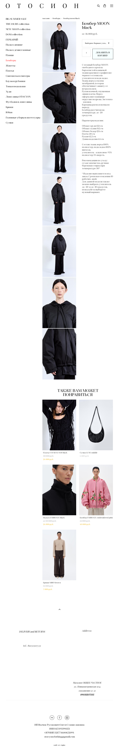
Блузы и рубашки (15, 81)
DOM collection (14, 34)
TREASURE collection (17, 23)
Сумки (9, 122)
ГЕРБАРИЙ (12, 39)
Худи (8, 91)
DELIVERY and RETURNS (32, 631)
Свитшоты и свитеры (18, 75)
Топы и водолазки (16, 86)
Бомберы (11, 60)
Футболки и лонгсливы (19, 101)
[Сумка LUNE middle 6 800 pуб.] (96, 425)
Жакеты (10, 65)
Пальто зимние (14, 44)
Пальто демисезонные (18, 49)
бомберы (56, 18)
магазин (45, 18)
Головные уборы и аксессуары (23, 117)
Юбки (9, 112)
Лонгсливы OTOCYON (18, 96)
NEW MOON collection (18, 29)
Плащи (10, 55)
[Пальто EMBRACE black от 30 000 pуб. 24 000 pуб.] (59, 490)
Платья (10, 70)
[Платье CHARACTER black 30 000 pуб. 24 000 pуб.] (59, 425)
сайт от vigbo (59, 745)
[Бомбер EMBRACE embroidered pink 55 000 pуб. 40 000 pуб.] (96, 490)
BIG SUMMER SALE (16, 18)
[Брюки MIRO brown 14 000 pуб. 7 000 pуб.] (59, 555)
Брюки (9, 107)
